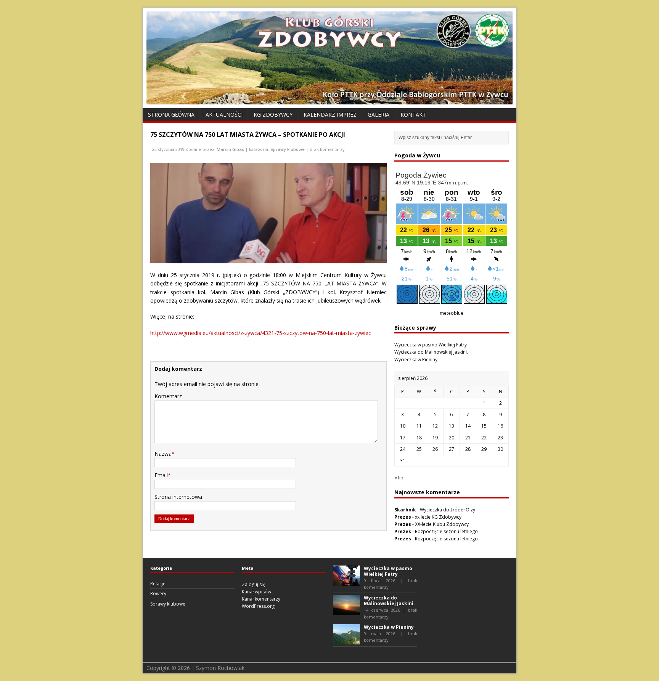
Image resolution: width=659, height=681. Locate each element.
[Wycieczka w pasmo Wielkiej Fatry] (346, 581)
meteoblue (451, 313)
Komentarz (168, 396)
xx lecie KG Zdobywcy (438, 517)
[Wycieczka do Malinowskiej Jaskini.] (346, 611)
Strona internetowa (178, 496)
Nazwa (163, 453)
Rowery (158, 593)
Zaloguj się (253, 584)
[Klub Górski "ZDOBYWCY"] (329, 100)
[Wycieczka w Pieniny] (346, 641)
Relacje (158, 583)
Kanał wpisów (256, 591)
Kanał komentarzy (261, 599)
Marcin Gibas (230, 149)
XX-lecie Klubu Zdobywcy (442, 524)
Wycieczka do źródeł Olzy (447, 509)
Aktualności (224, 114)
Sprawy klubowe (287, 149)
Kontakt (413, 114)
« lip (398, 477)
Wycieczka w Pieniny (415, 359)
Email (161, 475)
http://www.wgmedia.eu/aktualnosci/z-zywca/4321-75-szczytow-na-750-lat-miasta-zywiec (260, 332)
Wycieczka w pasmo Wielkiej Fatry (430, 344)
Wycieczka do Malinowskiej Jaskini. (431, 352)
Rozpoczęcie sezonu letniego (446, 531)
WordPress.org (258, 606)
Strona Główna (171, 114)
